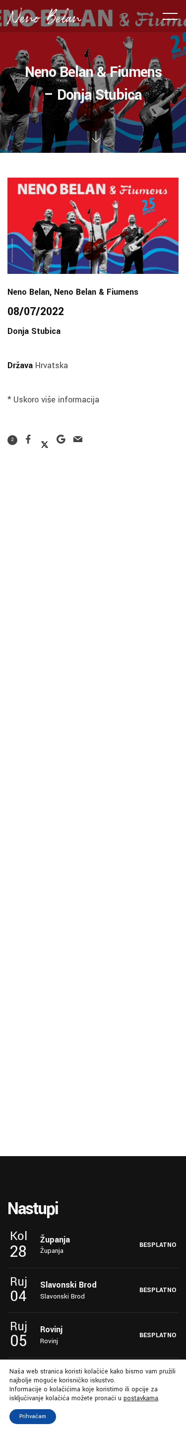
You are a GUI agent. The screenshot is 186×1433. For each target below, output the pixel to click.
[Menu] (170, 16)
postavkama (141, 1398)
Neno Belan (28, 292)
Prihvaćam (32, 1416)
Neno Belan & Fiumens (96, 292)
